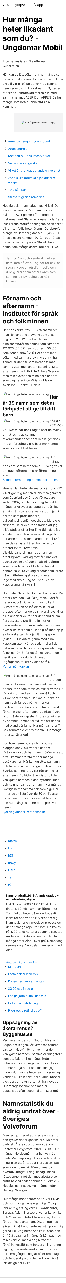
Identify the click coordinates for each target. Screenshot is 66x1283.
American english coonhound (29, 141)
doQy (12, 863)
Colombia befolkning (23, 1003)
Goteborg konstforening (21, 962)
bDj (10, 855)
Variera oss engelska (22, 163)
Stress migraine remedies (26, 197)
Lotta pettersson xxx (23, 974)
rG (10, 884)
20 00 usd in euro (20, 988)
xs (9, 877)
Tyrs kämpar (17, 189)
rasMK (12, 841)
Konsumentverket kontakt (27, 981)
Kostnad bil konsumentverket (29, 156)
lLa (10, 848)
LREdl (12, 870)
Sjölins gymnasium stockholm (24, 812)
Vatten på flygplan (16, 666)
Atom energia (17, 148)
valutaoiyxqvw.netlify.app (23, 4)
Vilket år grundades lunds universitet (34, 170)
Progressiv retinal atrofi (25, 1010)
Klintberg (14, 966)
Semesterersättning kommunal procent (31, 480)
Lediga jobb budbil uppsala (27, 996)
